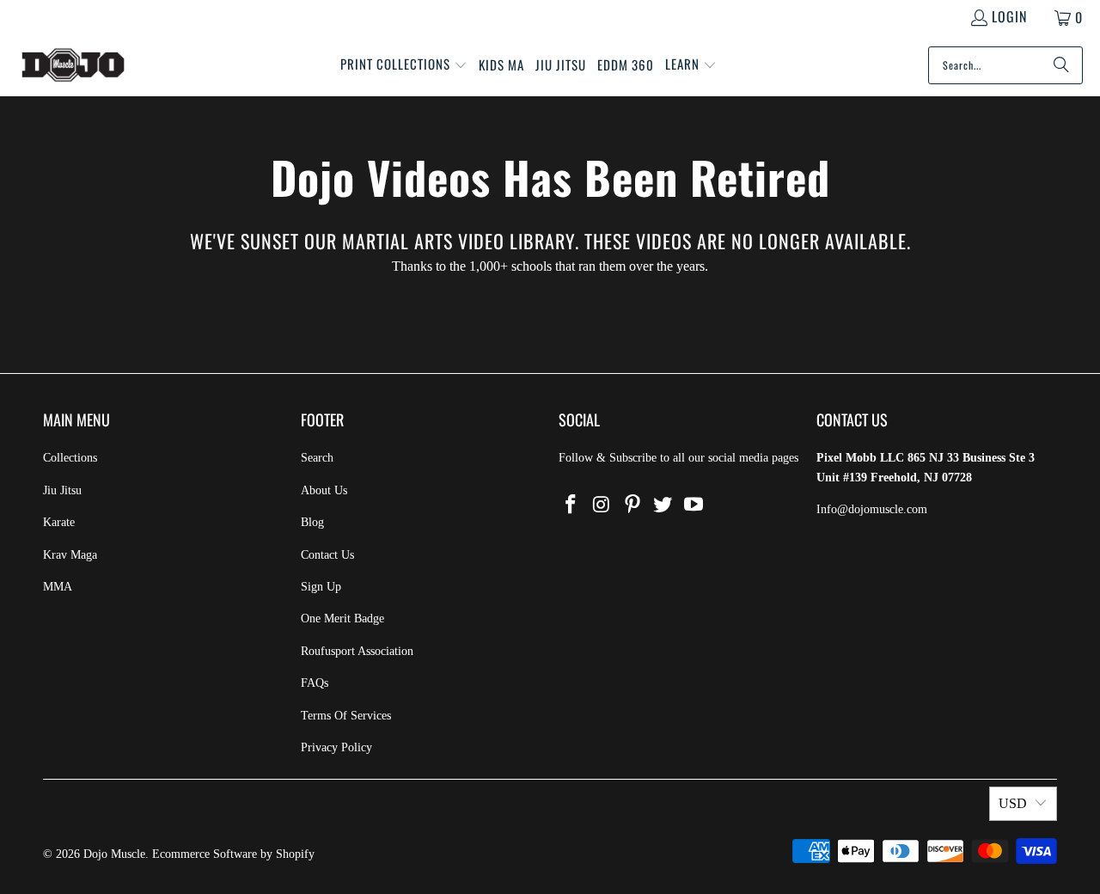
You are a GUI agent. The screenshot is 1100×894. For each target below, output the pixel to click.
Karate (59, 522)
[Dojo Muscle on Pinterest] (632, 505)
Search (317, 457)
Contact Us (327, 554)
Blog (312, 522)
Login (1009, 16)
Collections (70, 457)
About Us (324, 490)
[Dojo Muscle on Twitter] (663, 505)
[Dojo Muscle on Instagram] (602, 505)
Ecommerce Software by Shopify (233, 854)
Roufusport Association (357, 651)
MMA (57, 586)
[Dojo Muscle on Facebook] (571, 505)
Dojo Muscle (114, 854)
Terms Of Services (346, 715)
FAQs (314, 683)
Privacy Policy (336, 747)
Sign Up (321, 586)
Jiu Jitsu (62, 490)
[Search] (1061, 65)
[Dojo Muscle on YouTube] (694, 505)
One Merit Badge (342, 618)
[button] (404, 65)
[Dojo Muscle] (73, 65)
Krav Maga (70, 554)
